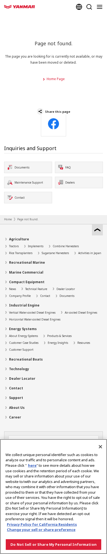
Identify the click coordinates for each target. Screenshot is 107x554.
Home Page (56, 79)
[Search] (89, 7)
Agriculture (19, 239)
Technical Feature (36, 289)
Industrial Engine (24, 305)
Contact (45, 296)
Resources (83, 343)
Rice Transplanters (20, 253)
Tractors (14, 246)
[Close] (100, 447)
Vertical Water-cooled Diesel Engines (32, 312)
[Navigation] (100, 7)
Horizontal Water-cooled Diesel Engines (34, 319)
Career (15, 417)
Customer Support (21, 349)
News (12, 289)
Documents (67, 296)
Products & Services (59, 336)
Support (16, 397)
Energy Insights (58, 343)
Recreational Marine (27, 262)
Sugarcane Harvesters (55, 253)
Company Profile (20, 296)
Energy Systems (23, 329)
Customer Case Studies (23, 343)
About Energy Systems (23, 336)
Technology (19, 369)
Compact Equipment (26, 282)
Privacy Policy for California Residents (42, 524)
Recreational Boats (26, 359)
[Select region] (79, 7)
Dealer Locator (66, 289)
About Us (17, 407)
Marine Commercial (26, 272)
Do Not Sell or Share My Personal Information (53, 544)
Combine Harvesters (66, 246)
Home (8, 219)
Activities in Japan (89, 253)
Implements (35, 246)
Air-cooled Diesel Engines (81, 312)
